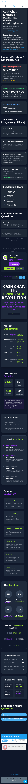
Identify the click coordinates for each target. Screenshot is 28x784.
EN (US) (14, 781)
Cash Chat (4, 1)
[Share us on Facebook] (7, 778)
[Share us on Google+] (17, 778)
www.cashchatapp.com (10, 31)
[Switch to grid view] (15, 741)
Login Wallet (9, 268)
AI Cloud (19, 268)
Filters (4, 740)
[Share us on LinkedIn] (20, 778)
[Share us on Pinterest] (11, 778)
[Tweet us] (14, 778)
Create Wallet (14, 264)
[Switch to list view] (12, 741)
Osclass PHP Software (14, 774)
